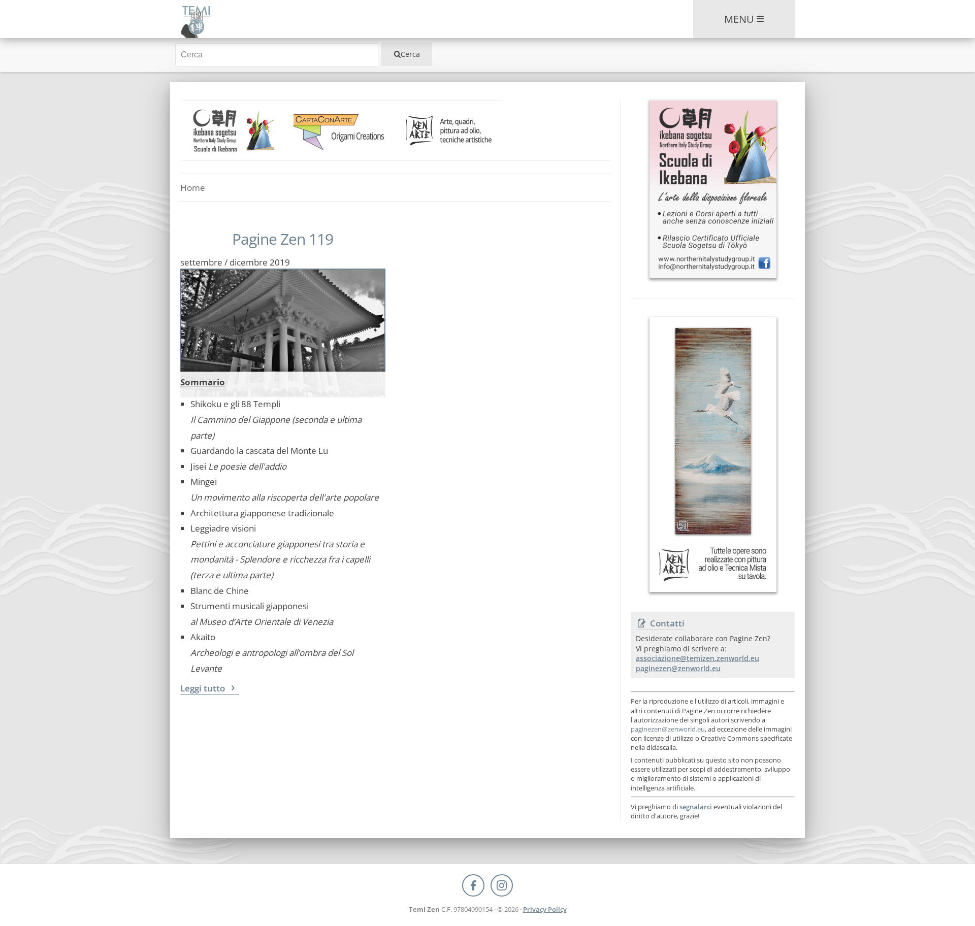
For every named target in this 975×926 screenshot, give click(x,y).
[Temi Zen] (195, 19)
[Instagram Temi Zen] (502, 885)
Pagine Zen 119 (282, 239)
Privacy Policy (545, 909)
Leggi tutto (203, 688)
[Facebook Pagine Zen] (473, 885)
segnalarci (695, 806)
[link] (234, 130)
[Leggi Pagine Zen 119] (282, 320)
